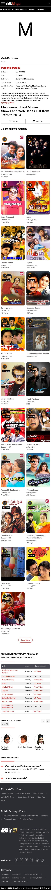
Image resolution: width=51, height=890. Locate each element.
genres (32, 9)
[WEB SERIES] (18, 9)
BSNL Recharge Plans (30, 815)
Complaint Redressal (20, 881)
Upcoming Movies (23, 793)
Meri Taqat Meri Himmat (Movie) (31, 87)
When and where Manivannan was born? (23, 766)
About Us (5, 874)
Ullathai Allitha (7, 687)
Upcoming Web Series (26, 797)
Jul (17, 72)
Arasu (4, 684)
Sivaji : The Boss (8, 711)
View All (5, 724)
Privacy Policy (36, 878)
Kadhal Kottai (7, 702)
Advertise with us (31, 874)
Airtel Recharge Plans (10, 815)
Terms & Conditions (20, 878)
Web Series (12, 9)
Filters (15, 121)
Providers (41, 9)
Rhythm (5, 691)
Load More (25, 640)
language (23, 9)
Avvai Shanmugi (8, 680)
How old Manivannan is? (16, 778)
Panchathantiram (8, 676)
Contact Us (17, 874)
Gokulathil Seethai (8, 698)
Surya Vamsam (7, 694)
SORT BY (39, 121)
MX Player (37, 671)
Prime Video (38, 680)
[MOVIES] (6, 9)
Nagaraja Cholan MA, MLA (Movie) (29, 86)
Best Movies (38, 793)
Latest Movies (7, 793)
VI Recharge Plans (26, 819)
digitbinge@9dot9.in (7, 103)
